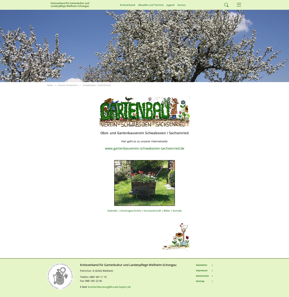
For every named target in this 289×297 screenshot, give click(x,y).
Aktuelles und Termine (151, 5)
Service (181, 5)
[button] (239, 5)
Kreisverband (127, 5)
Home (50, 85)
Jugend (170, 5)
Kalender (112, 210)
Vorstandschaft (152, 210)
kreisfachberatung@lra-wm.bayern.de (109, 287)
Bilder (167, 210)
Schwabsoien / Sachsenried (96, 85)
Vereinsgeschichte (130, 210)
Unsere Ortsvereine (68, 85)
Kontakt (177, 210)
